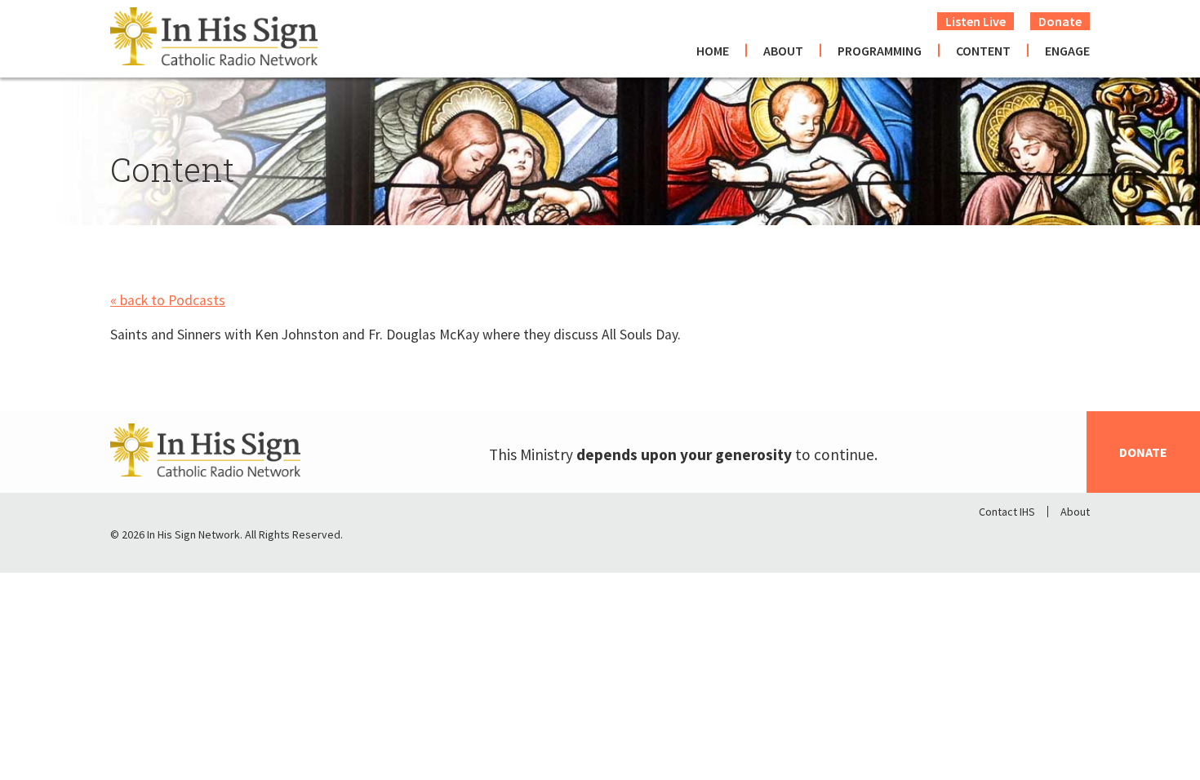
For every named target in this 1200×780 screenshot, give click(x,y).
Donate (1060, 21)
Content (983, 50)
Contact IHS (1007, 511)
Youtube (1077, 538)
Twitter (1034, 538)
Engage (1067, 50)
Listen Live (975, 21)
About (783, 50)
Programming (880, 50)
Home (712, 50)
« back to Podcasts (167, 300)
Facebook (992, 538)
